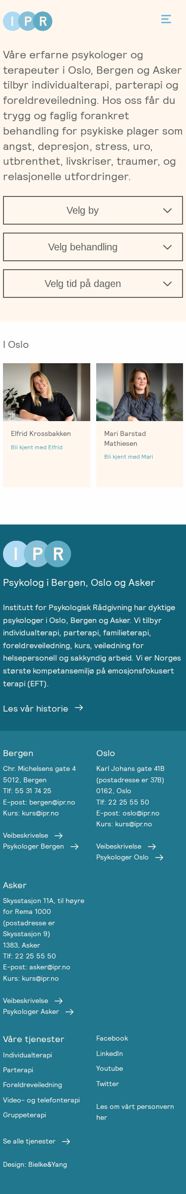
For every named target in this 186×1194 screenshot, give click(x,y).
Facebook (112, 1038)
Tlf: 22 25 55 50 (122, 802)
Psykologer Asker (31, 1011)
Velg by (82, 210)
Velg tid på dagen (83, 283)
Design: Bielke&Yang (35, 1164)
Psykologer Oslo (122, 857)
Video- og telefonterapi (41, 1100)
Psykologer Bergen (33, 846)
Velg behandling (83, 246)
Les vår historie (35, 708)
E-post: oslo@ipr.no (128, 813)
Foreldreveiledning (32, 1084)
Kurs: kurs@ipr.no (31, 813)
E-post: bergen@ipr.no (39, 802)
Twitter (107, 1083)
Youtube (109, 1068)
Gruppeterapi (24, 1114)
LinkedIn (109, 1053)
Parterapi (18, 1069)
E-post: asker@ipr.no (36, 966)
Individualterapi (27, 1055)
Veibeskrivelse (25, 835)
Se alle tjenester (29, 1141)
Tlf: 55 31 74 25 (27, 790)
